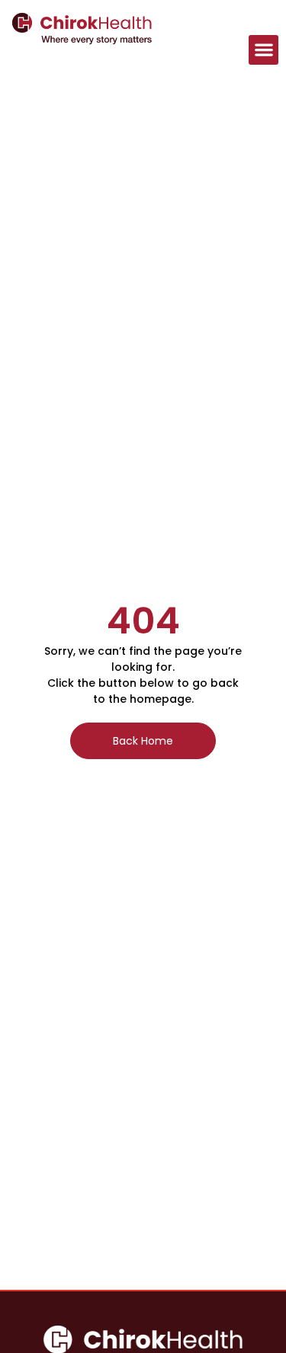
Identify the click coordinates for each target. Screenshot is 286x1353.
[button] (263, 50)
